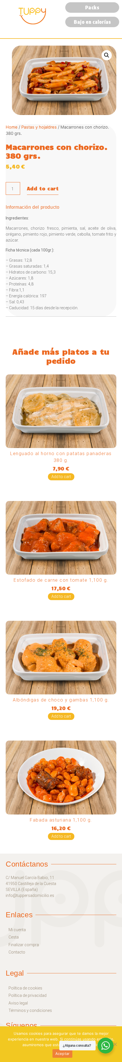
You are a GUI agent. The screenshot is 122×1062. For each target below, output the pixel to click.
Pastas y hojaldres (39, 127)
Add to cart (43, 188)
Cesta (14, 937)
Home (12, 127)
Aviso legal (18, 1003)
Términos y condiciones (30, 1010)
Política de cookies (25, 988)
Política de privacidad (28, 995)
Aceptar (62, 1053)
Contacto (17, 952)
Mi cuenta (17, 929)
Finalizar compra (24, 944)
